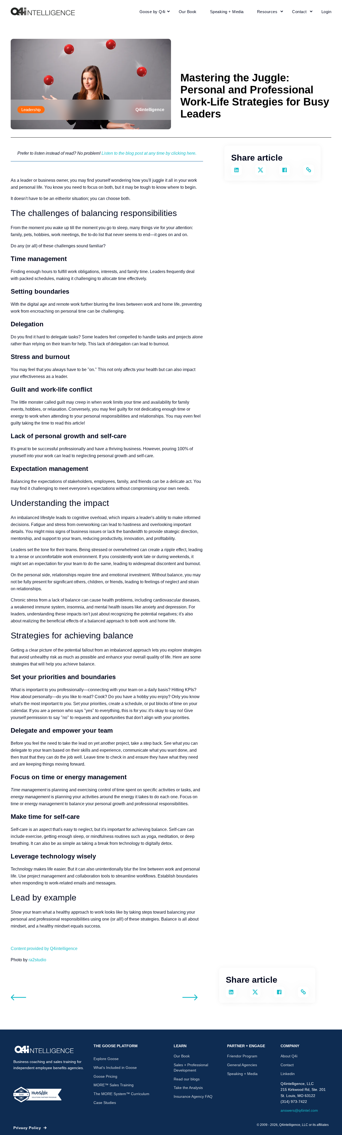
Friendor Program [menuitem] (242, 1056)
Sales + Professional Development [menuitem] (191, 1067)
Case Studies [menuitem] (105, 1102)
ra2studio (37, 960)
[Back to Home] (43, 11)
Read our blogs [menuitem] (187, 1079)
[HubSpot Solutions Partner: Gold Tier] (37, 1094)
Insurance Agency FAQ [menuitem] (193, 1096)
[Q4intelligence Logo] (44, 1049)
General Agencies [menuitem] (242, 1065)
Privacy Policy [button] (27, 1128)
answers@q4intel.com (299, 1110)
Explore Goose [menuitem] (106, 1059)
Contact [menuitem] (287, 1065)
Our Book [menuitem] (182, 1056)
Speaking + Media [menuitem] (242, 1074)
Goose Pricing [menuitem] (105, 1076)
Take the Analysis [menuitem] (188, 1087)
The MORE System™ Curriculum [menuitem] (121, 1094)
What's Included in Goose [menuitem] (115, 1067)
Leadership (31, 109)
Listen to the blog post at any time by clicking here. (149, 153)
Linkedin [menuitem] (288, 1074)
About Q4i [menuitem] (289, 1056)
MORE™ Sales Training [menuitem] (114, 1085)
